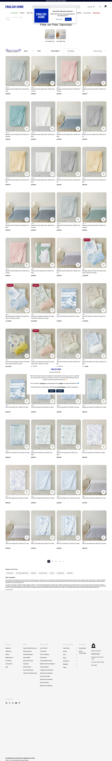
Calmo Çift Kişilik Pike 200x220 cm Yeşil (94, 498)
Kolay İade (26, 663)
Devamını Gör (10, 589)
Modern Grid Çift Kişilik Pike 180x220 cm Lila (68, 272)
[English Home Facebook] (10, 703)
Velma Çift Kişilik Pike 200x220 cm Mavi (43, 498)
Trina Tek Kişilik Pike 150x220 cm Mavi (68, 407)
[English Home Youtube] (16, 703)
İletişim (7, 654)
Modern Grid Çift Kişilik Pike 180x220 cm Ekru (43, 181)
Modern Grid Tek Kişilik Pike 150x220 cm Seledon (17, 135)
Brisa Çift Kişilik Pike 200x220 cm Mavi (93, 452)
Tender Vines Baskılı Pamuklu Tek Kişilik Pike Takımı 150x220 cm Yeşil (42, 362)
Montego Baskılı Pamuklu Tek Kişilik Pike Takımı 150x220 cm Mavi (17, 317)
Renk (39, 51)
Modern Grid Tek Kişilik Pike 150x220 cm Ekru (43, 135)
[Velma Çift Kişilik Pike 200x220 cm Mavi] (43, 480)
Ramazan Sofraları (45, 676)
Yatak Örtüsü (10, 573)
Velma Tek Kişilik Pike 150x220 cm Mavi (68, 498)
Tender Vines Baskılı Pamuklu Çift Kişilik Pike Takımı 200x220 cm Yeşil (42, 317)
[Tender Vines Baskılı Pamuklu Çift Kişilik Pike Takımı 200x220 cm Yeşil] (43, 298)
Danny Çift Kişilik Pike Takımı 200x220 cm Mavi (94, 362)
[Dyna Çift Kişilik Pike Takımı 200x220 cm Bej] (69, 344)
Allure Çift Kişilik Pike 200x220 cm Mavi (42, 543)
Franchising (8, 660)
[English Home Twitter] (13, 703)
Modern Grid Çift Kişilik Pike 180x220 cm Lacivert (43, 226)
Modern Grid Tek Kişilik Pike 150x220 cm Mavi (68, 135)
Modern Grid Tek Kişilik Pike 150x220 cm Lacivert (43, 90)
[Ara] (78, 7)
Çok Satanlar (43, 657)
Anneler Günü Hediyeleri (46, 679)
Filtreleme (71, 51)
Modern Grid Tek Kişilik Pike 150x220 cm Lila (94, 90)
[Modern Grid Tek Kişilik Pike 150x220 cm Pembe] (69, 71)
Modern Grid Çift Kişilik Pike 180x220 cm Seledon (94, 226)
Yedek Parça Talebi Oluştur (30, 673)
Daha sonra (59, 19)
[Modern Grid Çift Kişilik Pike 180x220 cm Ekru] (43, 162)
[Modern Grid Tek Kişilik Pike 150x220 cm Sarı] (17, 162)
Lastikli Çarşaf (60, 573)
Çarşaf (52, 573)
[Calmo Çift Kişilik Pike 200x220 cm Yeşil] (94, 480)
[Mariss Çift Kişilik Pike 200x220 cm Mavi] (94, 525)
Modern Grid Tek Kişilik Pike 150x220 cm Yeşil (17, 90)
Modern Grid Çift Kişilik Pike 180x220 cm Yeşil (68, 226)
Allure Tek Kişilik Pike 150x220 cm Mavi (68, 543)
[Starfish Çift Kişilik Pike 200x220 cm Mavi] (43, 435)
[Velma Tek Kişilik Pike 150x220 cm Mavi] (69, 480)
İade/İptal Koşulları (28, 654)
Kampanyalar (82, 648)
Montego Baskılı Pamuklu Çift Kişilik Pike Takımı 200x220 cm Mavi (94, 272)
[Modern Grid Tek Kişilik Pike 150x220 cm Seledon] (17, 116)
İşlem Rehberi (26, 657)
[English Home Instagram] (6, 703)
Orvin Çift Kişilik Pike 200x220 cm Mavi (68, 316)
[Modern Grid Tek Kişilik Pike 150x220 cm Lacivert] (43, 71)
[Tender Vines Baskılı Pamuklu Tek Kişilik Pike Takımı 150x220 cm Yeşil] (43, 344)
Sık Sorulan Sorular (28, 660)
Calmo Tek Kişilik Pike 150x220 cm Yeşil (17, 543)
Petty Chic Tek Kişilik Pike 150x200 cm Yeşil (42, 272)
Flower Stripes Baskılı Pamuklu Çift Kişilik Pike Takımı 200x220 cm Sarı (17, 362)
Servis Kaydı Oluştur (28, 670)
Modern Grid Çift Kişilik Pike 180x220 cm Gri (94, 135)
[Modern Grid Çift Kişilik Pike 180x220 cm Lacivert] (43, 207)
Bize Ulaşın (94, 665)
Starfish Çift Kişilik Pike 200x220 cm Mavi (41, 453)
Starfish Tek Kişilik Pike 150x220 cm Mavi (67, 453)
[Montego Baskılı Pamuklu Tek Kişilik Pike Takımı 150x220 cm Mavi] (17, 298)
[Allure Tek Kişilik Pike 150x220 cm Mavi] (69, 525)
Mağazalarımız (9, 657)
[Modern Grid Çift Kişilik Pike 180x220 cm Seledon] (94, 207)
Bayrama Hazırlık (44, 682)
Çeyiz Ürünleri (43, 648)
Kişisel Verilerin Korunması (30, 648)
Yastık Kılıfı (69, 573)
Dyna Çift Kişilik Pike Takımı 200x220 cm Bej (68, 362)
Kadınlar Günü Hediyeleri (46, 673)
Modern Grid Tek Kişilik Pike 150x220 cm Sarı (17, 181)
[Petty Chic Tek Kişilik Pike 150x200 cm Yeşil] (43, 253)
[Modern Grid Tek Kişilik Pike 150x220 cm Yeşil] (17, 71)
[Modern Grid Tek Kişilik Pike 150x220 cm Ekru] (43, 116)
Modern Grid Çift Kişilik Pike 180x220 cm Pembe (17, 272)
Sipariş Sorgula (27, 667)
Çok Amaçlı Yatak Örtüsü (22, 573)
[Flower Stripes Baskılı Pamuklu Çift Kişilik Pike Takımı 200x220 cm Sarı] (17, 344)
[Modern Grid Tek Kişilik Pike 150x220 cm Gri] (69, 162)
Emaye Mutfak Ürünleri (46, 660)
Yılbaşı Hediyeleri (44, 667)
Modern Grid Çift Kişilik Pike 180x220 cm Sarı (94, 181)
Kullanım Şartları (27, 651)
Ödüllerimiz (8, 651)
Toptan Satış (8, 663)
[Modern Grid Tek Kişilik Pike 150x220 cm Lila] (94, 71)
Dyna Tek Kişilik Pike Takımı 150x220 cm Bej (94, 317)
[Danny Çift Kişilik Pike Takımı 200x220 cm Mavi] (94, 344)
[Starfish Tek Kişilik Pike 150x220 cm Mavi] (69, 435)
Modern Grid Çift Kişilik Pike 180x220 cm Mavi (17, 226)
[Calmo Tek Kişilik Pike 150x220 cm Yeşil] (17, 525)
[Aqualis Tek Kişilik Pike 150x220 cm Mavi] (17, 435)
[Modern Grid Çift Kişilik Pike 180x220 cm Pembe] (17, 253)
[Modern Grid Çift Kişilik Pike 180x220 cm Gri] (94, 116)
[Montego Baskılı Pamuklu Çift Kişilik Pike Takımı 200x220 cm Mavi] (94, 253)
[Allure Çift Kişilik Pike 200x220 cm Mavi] (43, 525)
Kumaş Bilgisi (55, 51)
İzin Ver (68, 19)
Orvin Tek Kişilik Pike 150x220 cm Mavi (16, 407)
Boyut (26, 51)
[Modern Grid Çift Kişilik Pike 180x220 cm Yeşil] (69, 207)
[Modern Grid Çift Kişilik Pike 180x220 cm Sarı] (94, 162)
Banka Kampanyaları (82, 652)
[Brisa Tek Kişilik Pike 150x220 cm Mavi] (17, 480)
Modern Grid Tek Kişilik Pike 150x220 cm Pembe (68, 90)
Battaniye (33, 573)
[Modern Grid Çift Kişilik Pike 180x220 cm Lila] (69, 253)
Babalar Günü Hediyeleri (46, 685)
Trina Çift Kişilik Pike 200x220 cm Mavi (42, 407)
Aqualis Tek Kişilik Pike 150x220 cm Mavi (17, 452)
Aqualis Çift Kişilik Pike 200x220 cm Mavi (94, 407)
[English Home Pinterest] (19, 703)
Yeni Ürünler (43, 651)
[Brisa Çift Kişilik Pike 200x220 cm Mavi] (94, 435)
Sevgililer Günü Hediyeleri (46, 670)
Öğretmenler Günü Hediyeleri (47, 663)
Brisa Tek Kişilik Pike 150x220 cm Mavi (16, 498)
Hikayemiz (8, 648)
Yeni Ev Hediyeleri (44, 654)
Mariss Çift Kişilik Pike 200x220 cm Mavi (94, 543)
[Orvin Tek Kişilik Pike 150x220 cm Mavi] (17, 389)
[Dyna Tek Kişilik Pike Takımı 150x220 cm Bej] (94, 298)
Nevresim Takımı (43, 573)
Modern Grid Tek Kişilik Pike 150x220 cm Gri (68, 181)
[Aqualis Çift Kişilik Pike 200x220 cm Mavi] (94, 389)
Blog (6, 667)
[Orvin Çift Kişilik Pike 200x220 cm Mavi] (69, 298)
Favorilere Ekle (27, 83)
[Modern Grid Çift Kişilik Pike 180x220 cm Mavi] (17, 207)
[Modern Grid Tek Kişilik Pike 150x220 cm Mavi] (69, 116)
